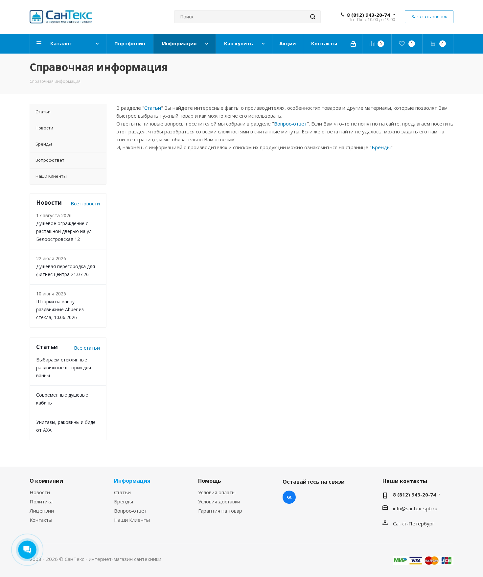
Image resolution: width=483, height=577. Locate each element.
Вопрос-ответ (290, 123)
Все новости (85, 203)
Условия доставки (219, 501)
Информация (132, 480)
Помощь (209, 480)
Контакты (41, 520)
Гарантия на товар (220, 510)
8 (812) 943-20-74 (368, 15)
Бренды (381, 147)
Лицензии (42, 510)
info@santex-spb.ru (415, 508)
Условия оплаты (217, 492)
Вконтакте (289, 497)
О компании (46, 480)
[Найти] (313, 16)
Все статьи (87, 347)
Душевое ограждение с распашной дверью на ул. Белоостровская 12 (64, 231)
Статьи (152, 107)
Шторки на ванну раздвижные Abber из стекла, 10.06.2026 (60, 309)
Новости (40, 492)
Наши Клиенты (132, 520)
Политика (41, 501)
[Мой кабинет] (353, 44)
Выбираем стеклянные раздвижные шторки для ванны (63, 368)
